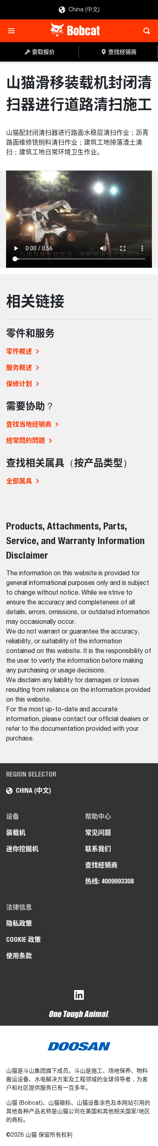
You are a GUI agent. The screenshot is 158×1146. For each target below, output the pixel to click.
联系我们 (98, 849)
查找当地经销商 (28, 424)
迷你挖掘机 (22, 849)
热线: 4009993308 (109, 881)
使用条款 (19, 956)
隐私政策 (19, 923)
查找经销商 (101, 865)
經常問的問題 (25, 440)
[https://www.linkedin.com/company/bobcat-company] (79, 996)
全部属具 (19, 481)
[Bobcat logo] (76, 31)
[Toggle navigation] (13, 30)
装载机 (16, 833)
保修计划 (19, 384)
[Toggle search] (144, 30)
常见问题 (98, 833)
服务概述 (19, 367)
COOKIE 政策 (23, 939)
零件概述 (19, 351)
